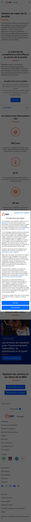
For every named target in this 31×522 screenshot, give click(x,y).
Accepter (15, 303)
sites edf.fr (22, 229)
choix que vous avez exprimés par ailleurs (15, 275)
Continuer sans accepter (21, 212)
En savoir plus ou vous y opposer (14, 251)
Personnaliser (15, 307)
